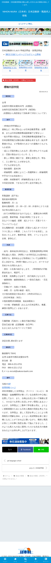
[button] (46, 397)
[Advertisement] (25, 513)
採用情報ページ (9, 387)
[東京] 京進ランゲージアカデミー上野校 (23, 54)
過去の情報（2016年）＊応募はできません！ (20, 80)
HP (9, 384)
